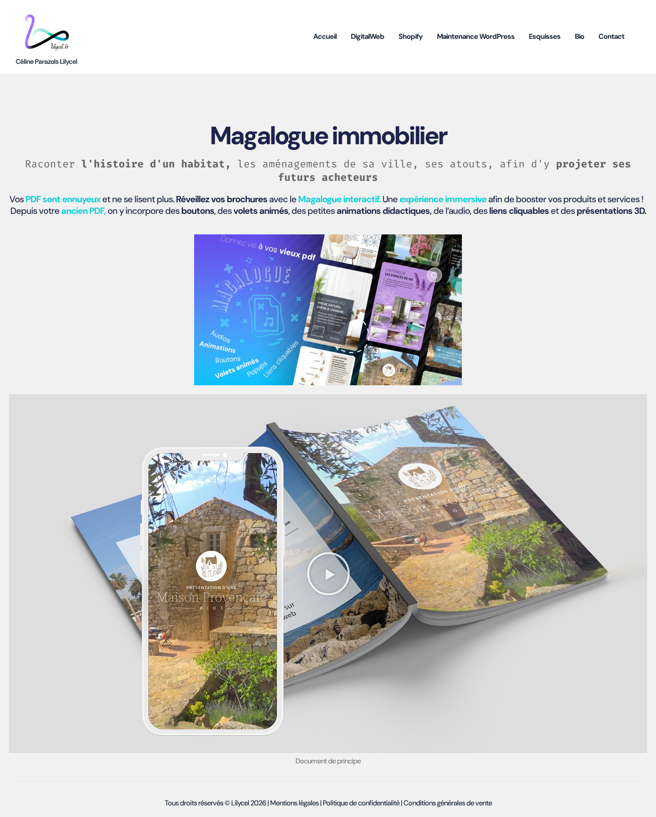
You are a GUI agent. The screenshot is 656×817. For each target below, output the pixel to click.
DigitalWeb (367, 36)
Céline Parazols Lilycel (46, 61)
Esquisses (545, 36)
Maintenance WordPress (476, 36)
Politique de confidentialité (361, 803)
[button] (328, 573)
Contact (611, 36)
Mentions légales (294, 803)
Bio (579, 36)
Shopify (411, 36)
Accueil (324, 36)
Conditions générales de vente (447, 803)
